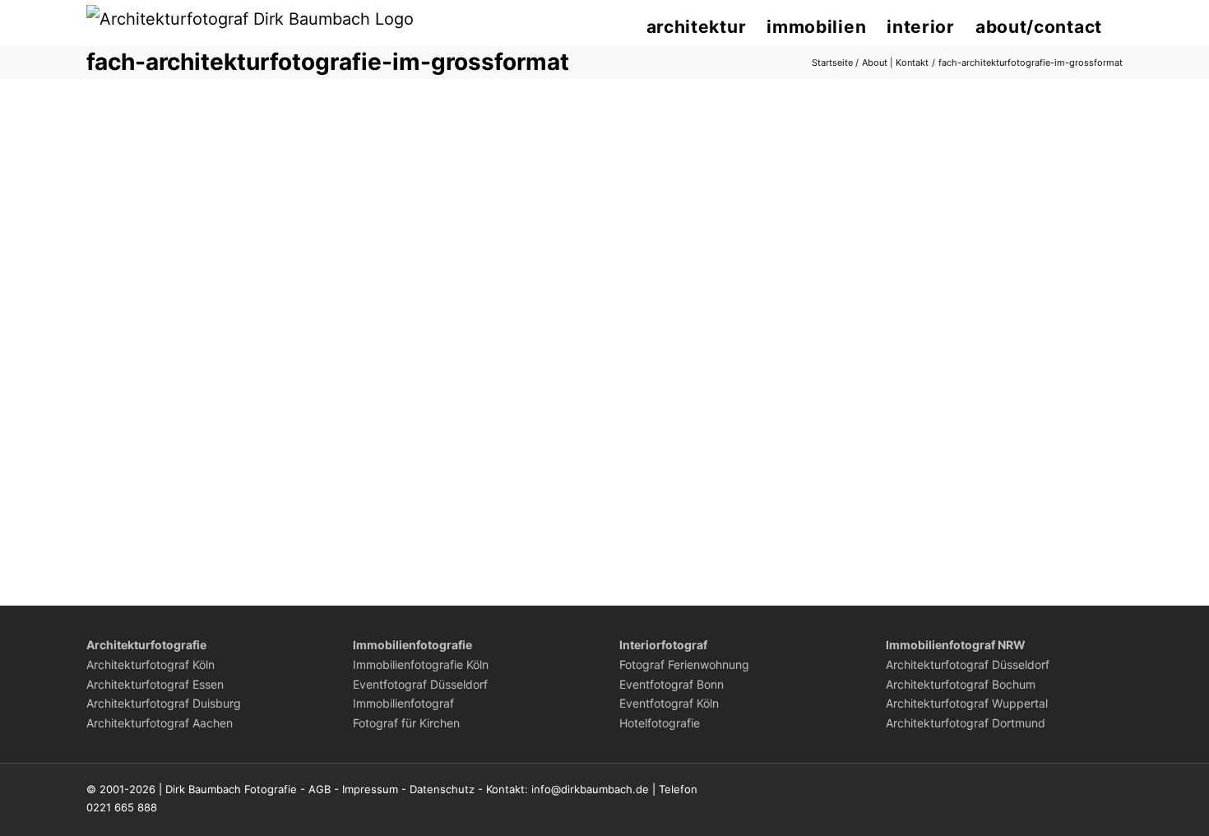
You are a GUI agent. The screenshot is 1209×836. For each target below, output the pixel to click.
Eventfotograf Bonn (671, 684)
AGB (319, 789)
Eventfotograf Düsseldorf (420, 684)
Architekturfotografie (146, 645)
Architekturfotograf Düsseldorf (967, 664)
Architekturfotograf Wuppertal (967, 703)
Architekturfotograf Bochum (960, 684)
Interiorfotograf (663, 645)
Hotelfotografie (659, 723)
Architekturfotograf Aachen (159, 723)
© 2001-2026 (120, 789)
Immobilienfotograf (403, 703)
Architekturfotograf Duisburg (163, 703)
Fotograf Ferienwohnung (684, 664)
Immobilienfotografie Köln (421, 664)
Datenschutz (442, 789)
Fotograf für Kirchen (406, 723)
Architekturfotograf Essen (155, 684)
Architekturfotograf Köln (150, 664)
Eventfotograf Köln (669, 703)
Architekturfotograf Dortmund (965, 723)
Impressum (370, 789)
